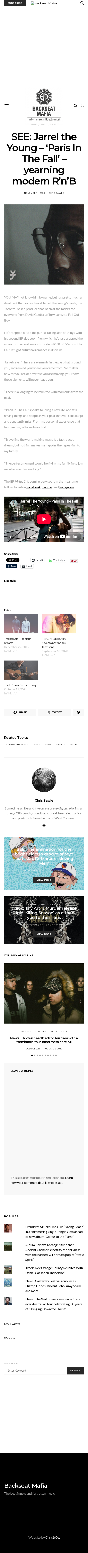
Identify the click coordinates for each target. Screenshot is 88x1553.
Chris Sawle (56, 193)
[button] (82, 105)
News (64, 1031)
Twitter (47, 487)
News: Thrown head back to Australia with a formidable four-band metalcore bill (44, 1040)
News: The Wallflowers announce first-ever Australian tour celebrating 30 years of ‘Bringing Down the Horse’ (53, 1304)
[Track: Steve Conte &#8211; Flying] (21, 670)
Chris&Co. (52, 1537)
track (61, 744)
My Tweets (12, 1324)
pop (38, 744)
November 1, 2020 (34, 193)
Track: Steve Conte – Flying (20, 685)
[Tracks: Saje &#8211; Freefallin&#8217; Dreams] (21, 623)
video (74, 744)
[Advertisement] (44, 52)
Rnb (49, 744)
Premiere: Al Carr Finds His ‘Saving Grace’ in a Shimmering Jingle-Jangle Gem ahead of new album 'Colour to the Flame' (54, 1231)
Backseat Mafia (25, 1485)
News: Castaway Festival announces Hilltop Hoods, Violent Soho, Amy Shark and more (53, 1286)
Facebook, (33, 487)
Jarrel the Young (18, 744)
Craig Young (56, 924)
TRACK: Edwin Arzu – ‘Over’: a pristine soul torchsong (55, 643)
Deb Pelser (33, 1048)
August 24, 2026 (53, 1048)
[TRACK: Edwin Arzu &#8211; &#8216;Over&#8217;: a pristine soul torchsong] (59, 623)
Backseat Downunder (34, 1031)
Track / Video (49, 845)
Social (9, 1337)
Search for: (11, 1363)
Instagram (66, 487)
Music (34, 845)
